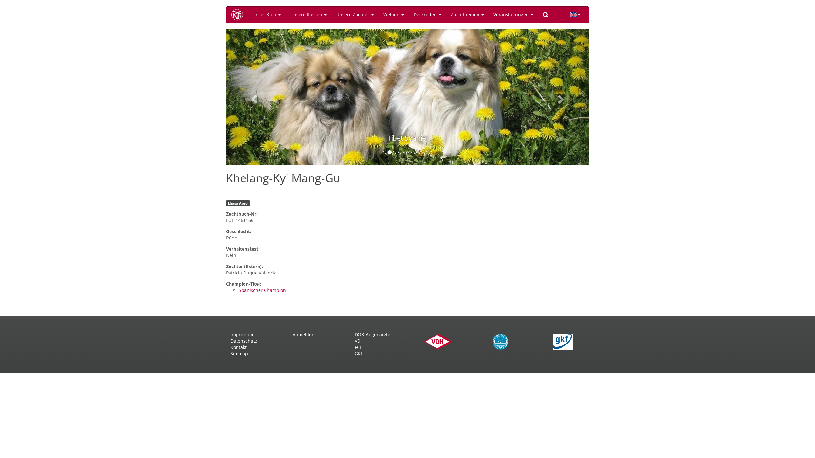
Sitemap (239, 353)
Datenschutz (243, 341)
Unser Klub (265, 14)
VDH (359, 341)
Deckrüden (426, 14)
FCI (358, 347)
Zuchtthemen (466, 14)
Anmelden (304, 334)
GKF (359, 353)
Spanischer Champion (262, 290)
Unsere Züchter (353, 14)
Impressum (242, 334)
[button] (253, 97)
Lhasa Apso (238, 203)
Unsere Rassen (306, 14)
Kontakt (238, 347)
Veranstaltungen (511, 14)
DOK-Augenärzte (372, 334)
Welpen (392, 14)
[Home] (239, 15)
